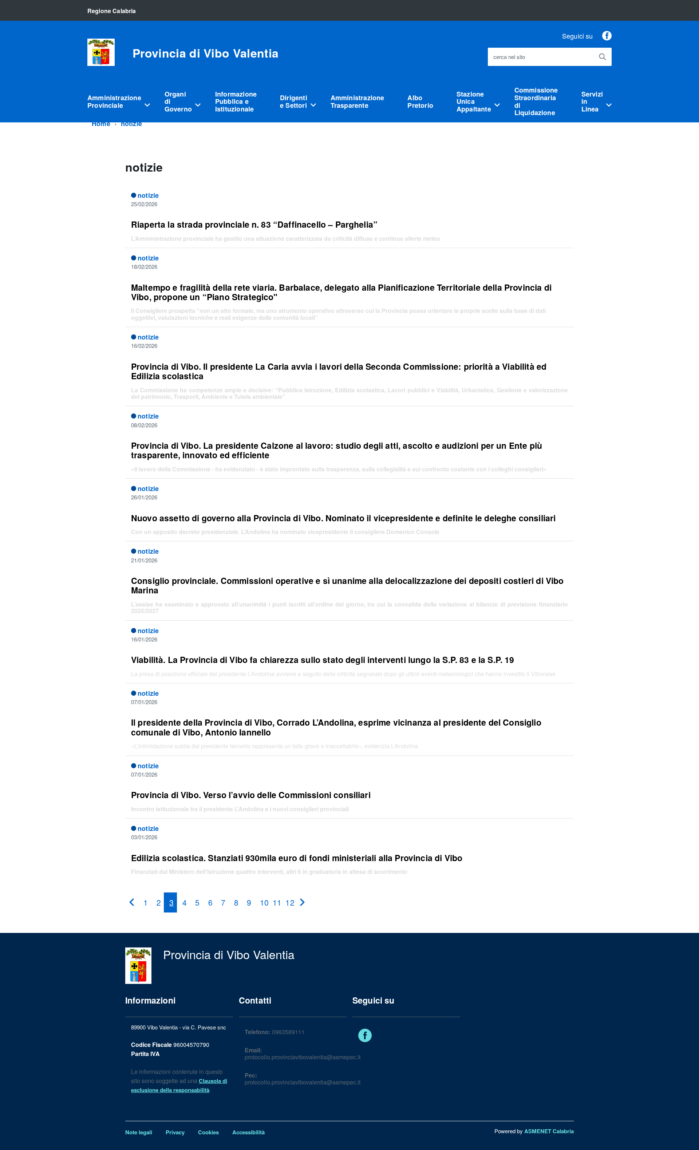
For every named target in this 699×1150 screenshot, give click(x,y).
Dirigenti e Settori (293, 101)
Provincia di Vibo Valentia (206, 53)
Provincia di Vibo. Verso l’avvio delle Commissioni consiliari (251, 795)
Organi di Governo (178, 101)
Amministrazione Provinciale (114, 101)
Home (101, 123)
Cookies (208, 1132)
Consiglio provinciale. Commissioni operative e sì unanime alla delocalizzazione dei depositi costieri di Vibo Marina (347, 585)
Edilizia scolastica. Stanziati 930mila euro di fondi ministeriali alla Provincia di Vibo (296, 858)
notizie (131, 123)
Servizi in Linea (592, 101)
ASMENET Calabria (549, 1131)
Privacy (175, 1132)
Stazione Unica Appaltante (474, 101)
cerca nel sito (509, 57)
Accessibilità (248, 1132)
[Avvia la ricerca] (602, 57)
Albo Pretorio (420, 101)
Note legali (138, 1132)
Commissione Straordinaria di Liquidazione (536, 101)
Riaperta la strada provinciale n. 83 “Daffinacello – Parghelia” (254, 224)
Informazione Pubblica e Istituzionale (236, 101)
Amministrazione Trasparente (357, 101)
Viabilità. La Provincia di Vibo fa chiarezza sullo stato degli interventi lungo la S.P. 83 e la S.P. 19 (322, 660)
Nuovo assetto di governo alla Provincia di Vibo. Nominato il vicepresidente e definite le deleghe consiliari (343, 518)
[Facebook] (607, 35)
